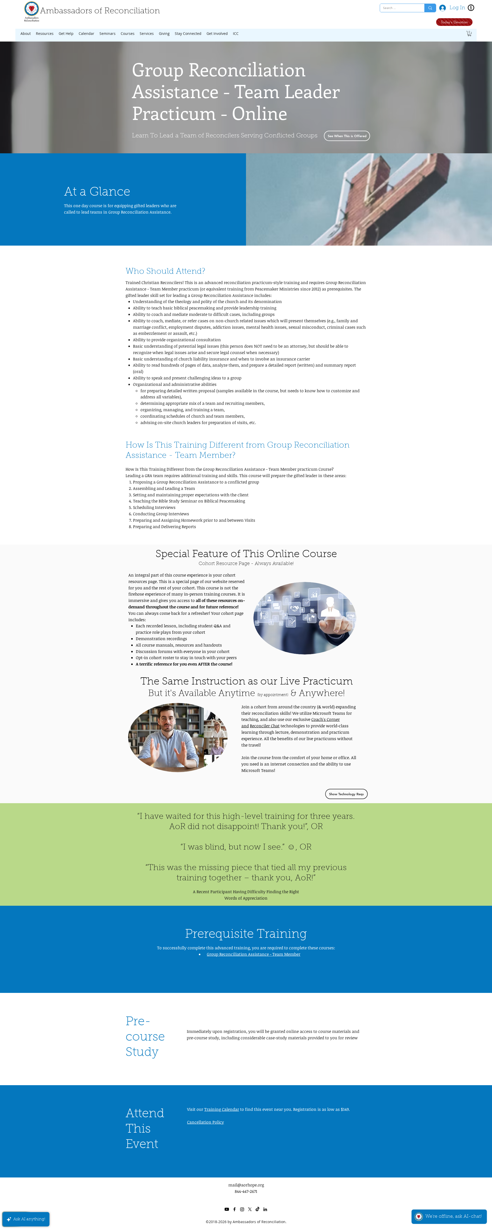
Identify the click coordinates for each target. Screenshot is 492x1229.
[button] (25, 33)
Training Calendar (221, 1109)
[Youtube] (226, 1209)
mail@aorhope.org (246, 1185)
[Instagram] (242, 1209)
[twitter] (249, 1209)
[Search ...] (430, 8)
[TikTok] (257, 1209)
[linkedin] (265, 1209)
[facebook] (234, 1209)
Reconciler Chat (265, 726)
